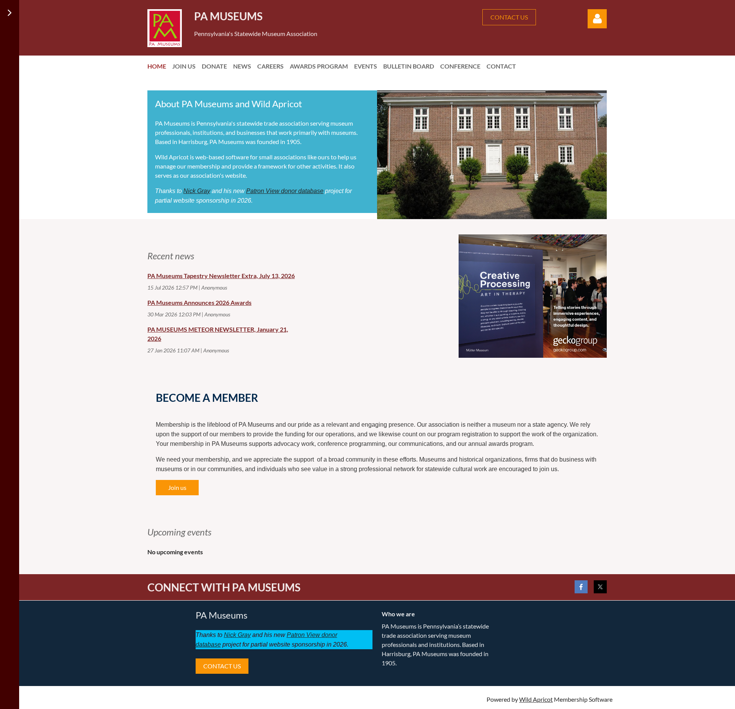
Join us (177, 487)
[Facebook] (581, 586)
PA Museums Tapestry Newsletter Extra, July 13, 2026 (221, 275)
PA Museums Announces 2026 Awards (199, 302)
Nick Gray (196, 191)
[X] (600, 586)
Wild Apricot (536, 699)
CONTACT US (509, 17)
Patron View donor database (284, 191)
